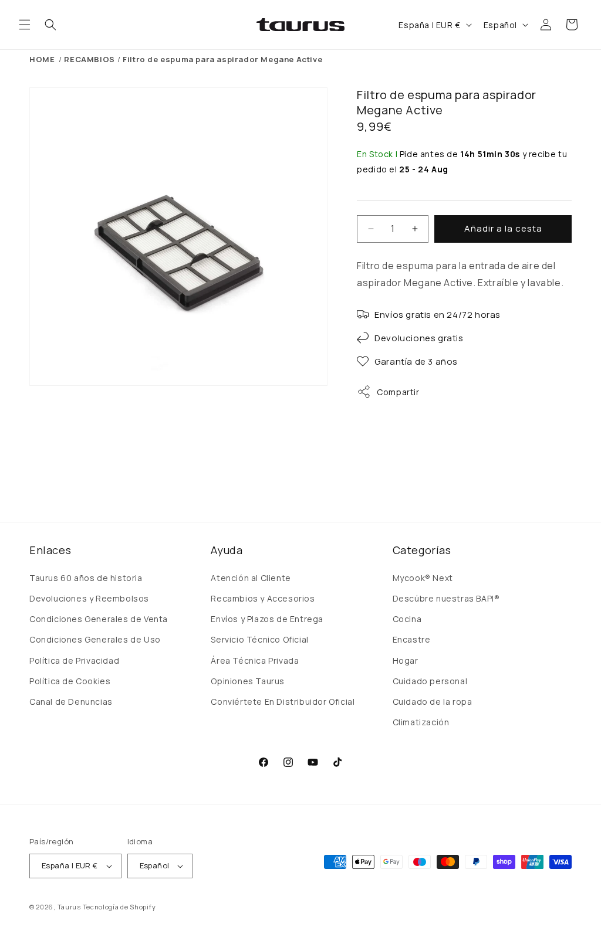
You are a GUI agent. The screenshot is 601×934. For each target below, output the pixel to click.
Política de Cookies (69, 681)
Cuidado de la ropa (432, 701)
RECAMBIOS (89, 59)
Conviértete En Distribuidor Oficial (282, 701)
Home (42, 59)
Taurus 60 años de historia (86, 577)
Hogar (405, 660)
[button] (25, 25)
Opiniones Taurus (248, 681)
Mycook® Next (423, 577)
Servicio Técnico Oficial (259, 639)
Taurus (69, 906)
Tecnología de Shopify (119, 906)
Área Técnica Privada (255, 660)
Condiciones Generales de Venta (98, 618)
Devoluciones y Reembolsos (89, 598)
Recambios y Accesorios (263, 598)
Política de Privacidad (74, 660)
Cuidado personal (430, 681)
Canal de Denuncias (71, 701)
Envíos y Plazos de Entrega (267, 618)
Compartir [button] (398, 392)
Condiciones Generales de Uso (95, 639)
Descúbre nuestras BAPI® (446, 598)
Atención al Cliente (251, 577)
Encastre (412, 639)
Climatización (421, 722)
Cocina (407, 618)
